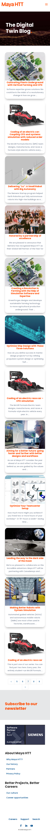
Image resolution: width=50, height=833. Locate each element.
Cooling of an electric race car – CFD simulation (25, 399)
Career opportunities (17, 797)
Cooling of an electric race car (25, 660)
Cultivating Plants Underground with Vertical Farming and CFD (25, 84)
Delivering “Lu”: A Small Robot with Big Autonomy (25, 187)
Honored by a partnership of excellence (25, 237)
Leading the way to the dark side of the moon (25, 559)
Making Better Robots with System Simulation (25, 609)
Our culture (12, 792)
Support (25, 819)
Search (36, 819)
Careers (13, 819)
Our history (12, 764)
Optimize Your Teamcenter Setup (25, 507)
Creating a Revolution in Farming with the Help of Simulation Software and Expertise (25, 292)
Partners (10, 768)
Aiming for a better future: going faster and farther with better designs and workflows (25, 453)
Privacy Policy (13, 773)
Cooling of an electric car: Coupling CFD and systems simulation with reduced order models (25, 135)
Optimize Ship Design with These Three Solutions (25, 347)
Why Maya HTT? (14, 759)
